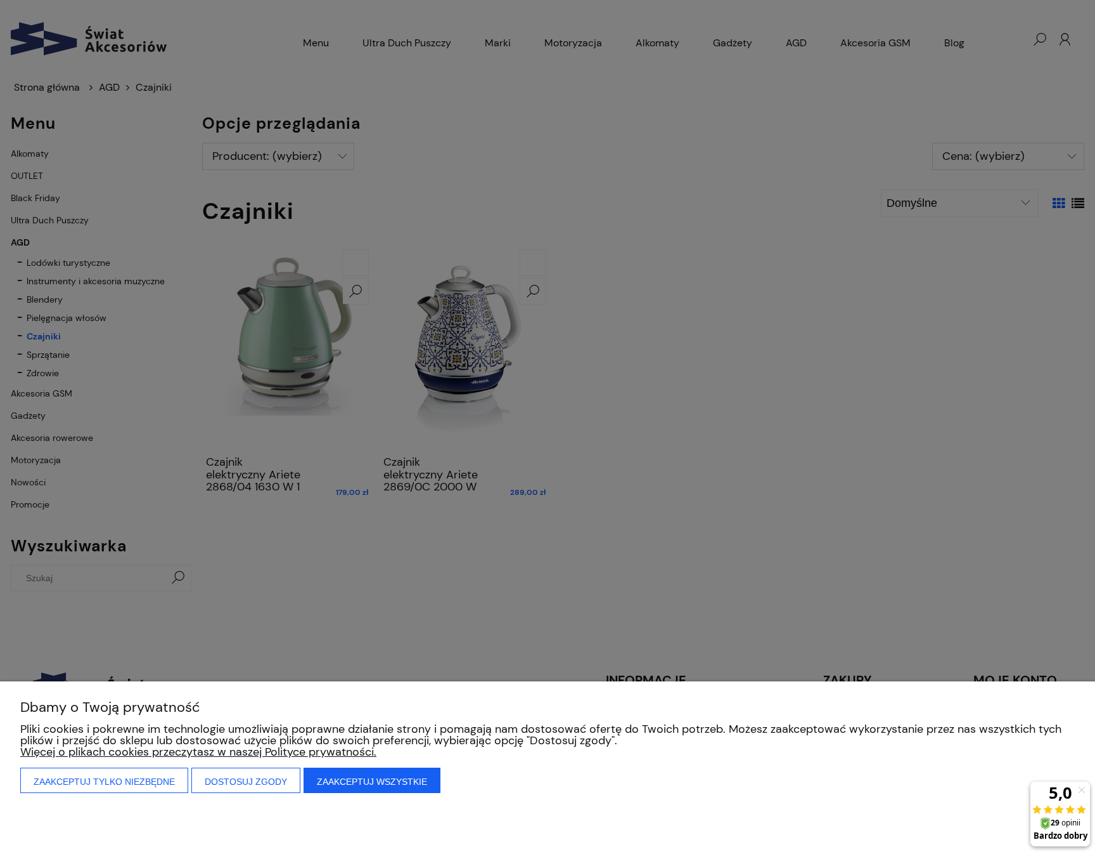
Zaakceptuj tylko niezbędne (104, 782)
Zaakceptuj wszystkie (372, 782)
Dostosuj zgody (246, 782)
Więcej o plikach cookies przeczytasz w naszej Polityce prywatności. (198, 751)
